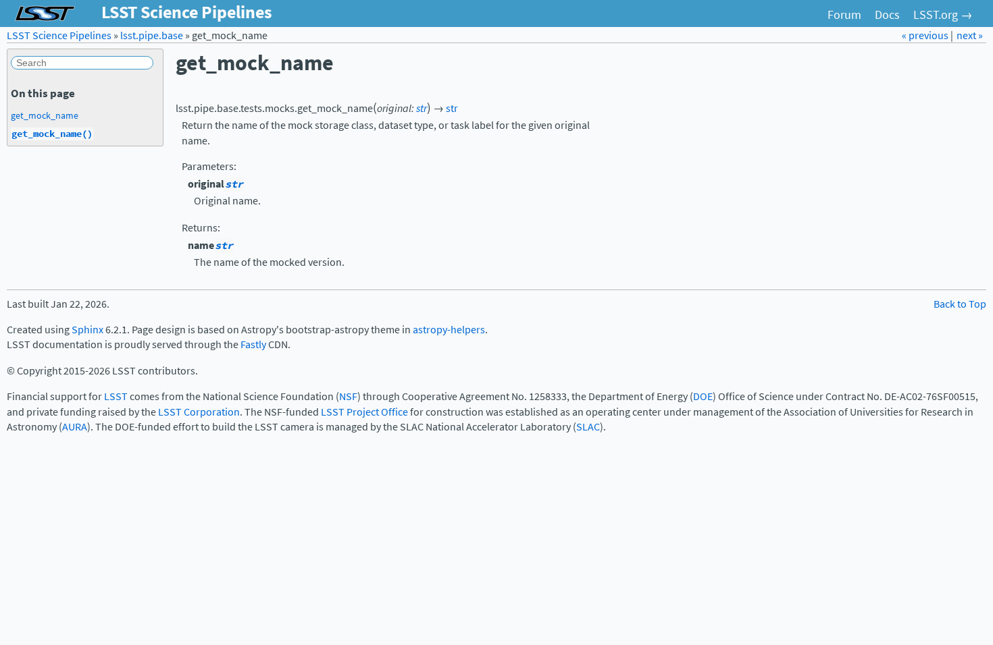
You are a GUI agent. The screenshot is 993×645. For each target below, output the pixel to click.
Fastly (253, 344)
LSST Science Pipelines (59, 35)
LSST (116, 396)
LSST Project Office (364, 412)
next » (970, 35)
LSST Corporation (199, 412)
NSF (348, 396)
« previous (926, 35)
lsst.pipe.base (151, 35)
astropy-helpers (449, 329)
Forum (844, 15)
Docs (887, 15)
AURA (74, 427)
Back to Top (960, 304)
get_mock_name (44, 115)
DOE (703, 396)
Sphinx (87, 329)
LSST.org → (943, 15)
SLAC (588, 427)
